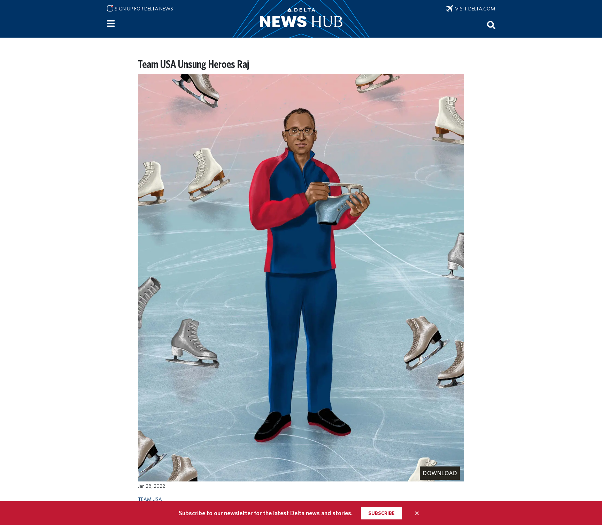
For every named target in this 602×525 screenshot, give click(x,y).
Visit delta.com (474, 9)
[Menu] (110, 23)
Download (440, 473)
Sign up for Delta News (143, 9)
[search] (491, 24)
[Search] (491, 24)
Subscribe (381, 513)
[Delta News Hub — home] (301, 19)
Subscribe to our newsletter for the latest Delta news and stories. (266, 513)
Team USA (150, 499)
